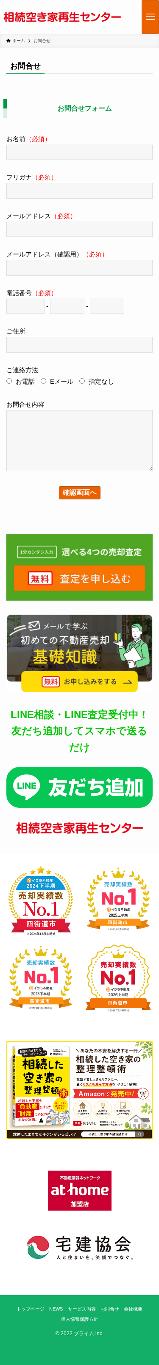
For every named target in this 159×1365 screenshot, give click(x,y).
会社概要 (133, 1308)
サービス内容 (82, 1308)
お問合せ (109, 1308)
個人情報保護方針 (79, 1319)
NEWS (56, 1308)
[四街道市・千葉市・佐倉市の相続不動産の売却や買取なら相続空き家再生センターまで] (62, 17)
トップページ (31, 1308)
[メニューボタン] (150, 17)
